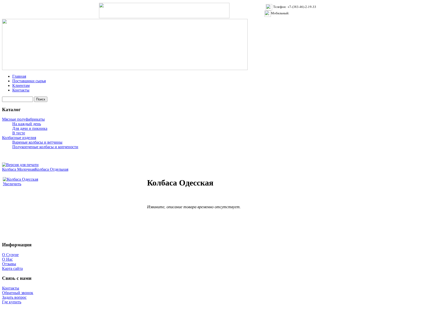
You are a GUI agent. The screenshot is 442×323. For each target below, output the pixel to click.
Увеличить (12, 184)
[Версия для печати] (20, 163)
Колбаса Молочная (18, 169)
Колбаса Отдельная (51, 169)
